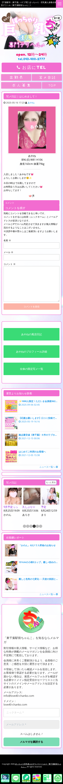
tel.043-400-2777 (31, 59)
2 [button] (27, 526)
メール (8, 252)
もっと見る (51, 482)
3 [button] (30, 526)
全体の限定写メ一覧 (31, 369)
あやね (31, 102)
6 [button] (40, 526)
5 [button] (37, 526)
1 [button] (24, 526)
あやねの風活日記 (31, 334)
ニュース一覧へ (47, 466)
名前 (7, 240)
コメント (10, 264)
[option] (19, 504)
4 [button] (34, 526)
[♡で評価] (30, 196)
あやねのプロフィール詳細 (31, 351)
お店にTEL (33, 67)
